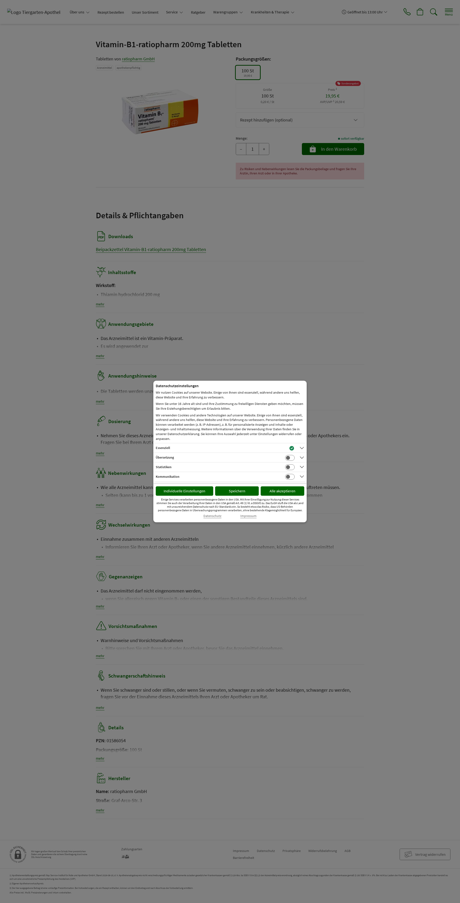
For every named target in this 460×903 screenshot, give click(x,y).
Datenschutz (212, 516)
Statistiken (164, 467)
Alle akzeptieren (282, 491)
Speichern (237, 491)
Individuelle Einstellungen (184, 491)
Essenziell (163, 448)
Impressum (248, 516)
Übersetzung (165, 457)
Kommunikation (167, 476)
